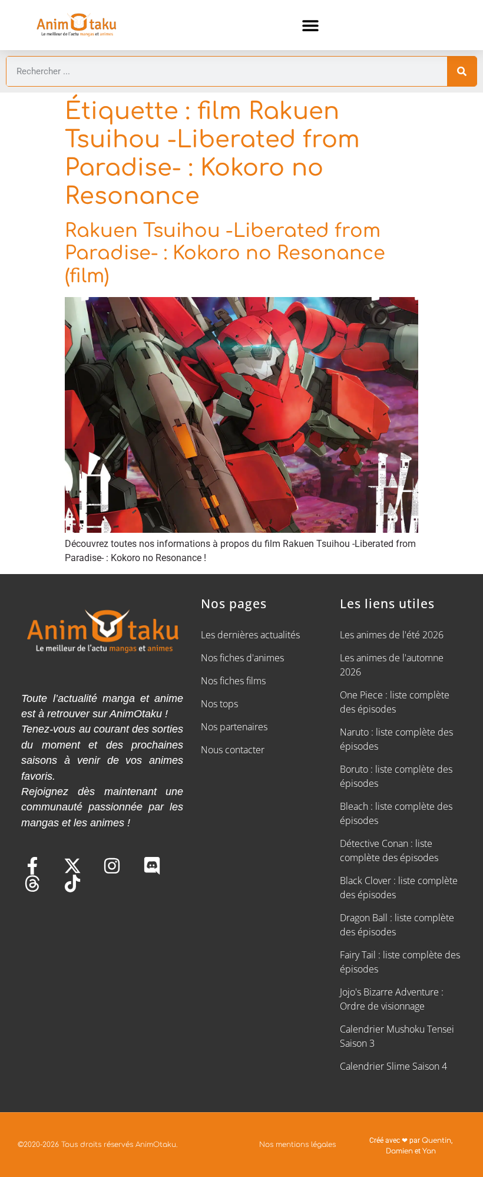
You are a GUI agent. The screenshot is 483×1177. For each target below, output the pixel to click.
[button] (310, 25)
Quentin (436, 1140)
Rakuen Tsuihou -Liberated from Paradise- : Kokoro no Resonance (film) (225, 253)
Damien (399, 1151)
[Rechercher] (462, 71)
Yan (429, 1151)
